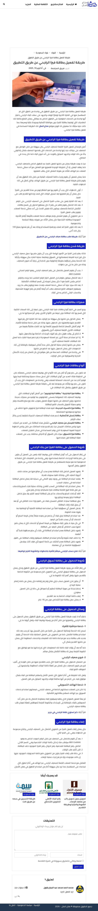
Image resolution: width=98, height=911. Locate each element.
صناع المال (43, 126)
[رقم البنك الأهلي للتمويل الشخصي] (49, 788)
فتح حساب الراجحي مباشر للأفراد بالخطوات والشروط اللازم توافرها (48, 551)
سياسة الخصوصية (24, 905)
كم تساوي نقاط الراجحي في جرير (63, 712)
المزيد (28, 4)
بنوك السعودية (79, 794)
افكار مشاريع (57, 4)
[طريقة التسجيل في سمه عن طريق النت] (23, 788)
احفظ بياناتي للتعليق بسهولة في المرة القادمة (59, 861)
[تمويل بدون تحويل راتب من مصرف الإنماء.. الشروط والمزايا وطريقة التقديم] (74, 788)
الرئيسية (70, 4)
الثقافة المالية (41, 4)
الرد (16, 896)
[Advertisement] (49, 28)
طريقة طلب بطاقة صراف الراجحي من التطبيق (57, 236)
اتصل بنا (12, 905)
